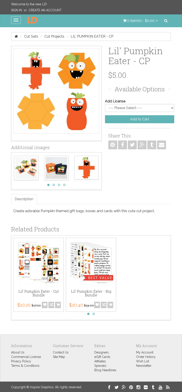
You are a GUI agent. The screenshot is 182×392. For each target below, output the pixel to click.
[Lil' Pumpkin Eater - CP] (56, 93)
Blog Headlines (105, 370)
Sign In (16, 10)
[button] (140, 20)
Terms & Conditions (25, 365)
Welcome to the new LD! (29, 4)
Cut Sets (31, 36)
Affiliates (100, 361)
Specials (100, 365)
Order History (146, 357)
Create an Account (45, 10)
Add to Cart (139, 119)
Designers (101, 352)
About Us (17, 352)
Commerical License (26, 357)
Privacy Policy (21, 361)
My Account (144, 352)
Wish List (142, 361)
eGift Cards (102, 357)
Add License (115, 101)
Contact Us (61, 352)
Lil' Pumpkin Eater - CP (92, 36)
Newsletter (143, 365)
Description (24, 199)
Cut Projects (54, 36)
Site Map (59, 357)
